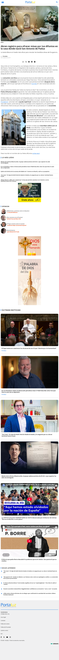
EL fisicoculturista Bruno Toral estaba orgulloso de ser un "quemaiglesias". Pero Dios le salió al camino (29, 583)
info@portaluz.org (5, 614)
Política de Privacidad (6, 627)
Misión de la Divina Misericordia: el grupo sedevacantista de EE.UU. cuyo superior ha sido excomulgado (25, 162)
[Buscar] (57, 2)
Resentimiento (11, 230)
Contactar (3, 620)
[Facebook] (29, 62)
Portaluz (5, 56)
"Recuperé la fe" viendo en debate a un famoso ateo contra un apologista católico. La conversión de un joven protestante (30, 577)
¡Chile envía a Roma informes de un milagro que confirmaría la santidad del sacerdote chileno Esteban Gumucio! (29, 594)
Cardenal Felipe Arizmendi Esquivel (16, 225)
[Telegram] (34, 62)
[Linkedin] (31, 62)
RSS (2, 633)
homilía (34, 84)
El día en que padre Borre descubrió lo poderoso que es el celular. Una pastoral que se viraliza (29, 560)
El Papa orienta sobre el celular (16, 224)
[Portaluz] (30, 2)
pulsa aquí (36, 153)
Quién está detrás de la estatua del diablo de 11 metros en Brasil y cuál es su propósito (25, 171)
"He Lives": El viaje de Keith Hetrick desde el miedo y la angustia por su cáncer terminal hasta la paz (27, 175)
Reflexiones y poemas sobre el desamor (18, 211)
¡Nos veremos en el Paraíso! (15, 217)
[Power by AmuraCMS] (54, 644)
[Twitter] (26, 62)
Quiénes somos (4, 630)
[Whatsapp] (23, 62)
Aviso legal (3, 617)
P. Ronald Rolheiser (12, 212)
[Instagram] (10, 637)
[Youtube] (7, 637)
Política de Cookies (5, 624)
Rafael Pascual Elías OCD (14, 219)
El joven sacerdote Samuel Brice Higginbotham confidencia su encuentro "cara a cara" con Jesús (30, 589)
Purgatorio (4, 102)
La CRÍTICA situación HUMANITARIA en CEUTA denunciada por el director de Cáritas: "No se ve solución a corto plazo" (29, 518)
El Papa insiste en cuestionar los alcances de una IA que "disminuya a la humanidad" (29, 348)
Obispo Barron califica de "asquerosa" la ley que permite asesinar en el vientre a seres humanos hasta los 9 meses (25, 180)
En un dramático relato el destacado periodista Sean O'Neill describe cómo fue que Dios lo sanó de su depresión (27, 167)
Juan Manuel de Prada (13, 232)
